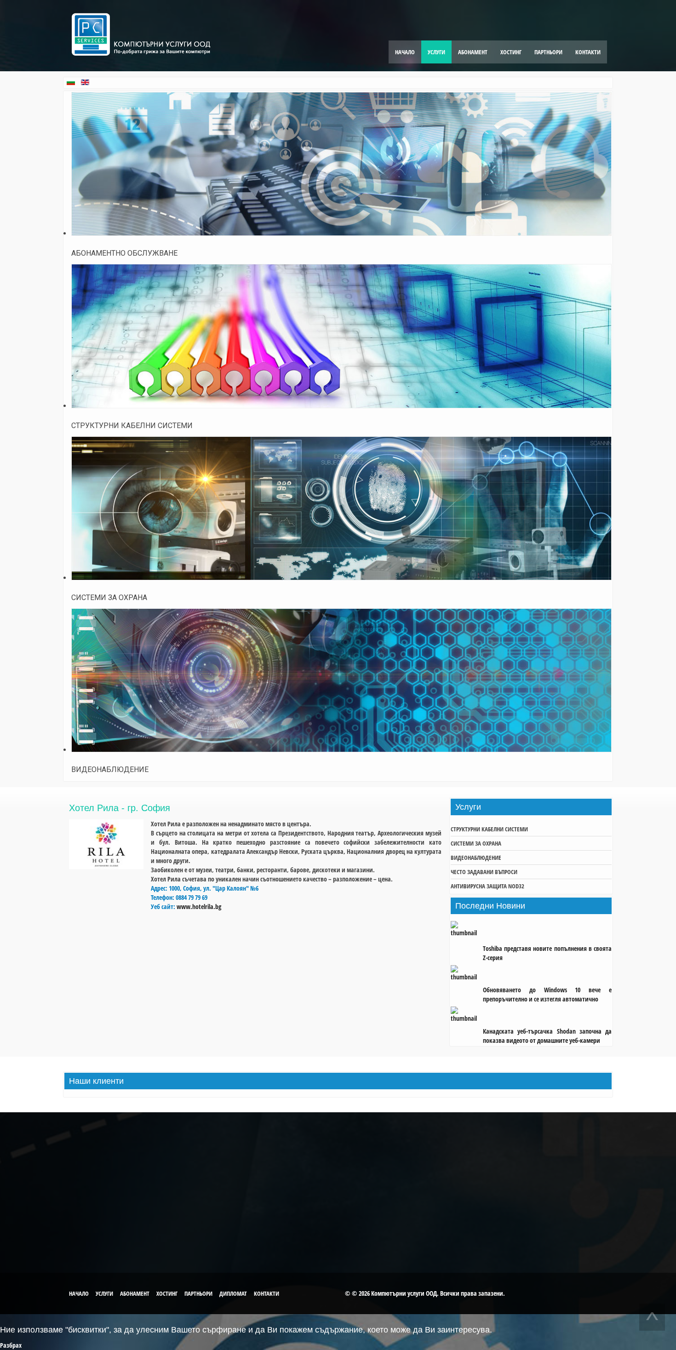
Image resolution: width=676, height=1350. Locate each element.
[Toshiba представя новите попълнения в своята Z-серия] (467, 932)
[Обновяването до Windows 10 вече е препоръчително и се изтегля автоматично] (467, 974)
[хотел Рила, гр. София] (106, 866)
